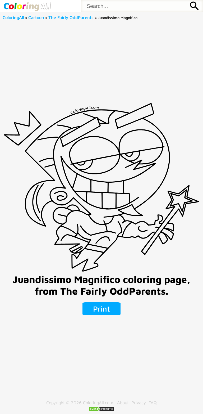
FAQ (153, 402)
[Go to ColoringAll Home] (27, 6)
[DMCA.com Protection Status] (101, 409)
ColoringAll (13, 17)
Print (101, 308)
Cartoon (36, 17)
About (123, 402)
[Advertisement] (101, 63)
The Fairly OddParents (71, 17)
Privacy (138, 402)
